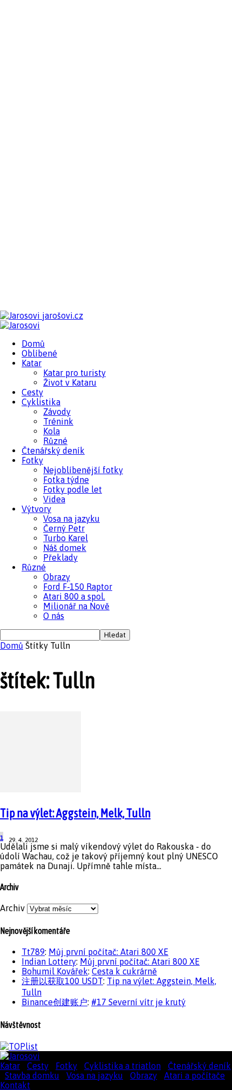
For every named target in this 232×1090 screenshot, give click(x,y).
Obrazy (56, 577)
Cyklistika (41, 402)
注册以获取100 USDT (62, 981)
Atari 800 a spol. (74, 596)
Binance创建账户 (54, 1002)
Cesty (32, 392)
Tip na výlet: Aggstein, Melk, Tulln (75, 813)
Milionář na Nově (76, 606)
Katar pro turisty (74, 373)
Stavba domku (32, 1075)
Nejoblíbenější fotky (83, 470)
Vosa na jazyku (71, 518)
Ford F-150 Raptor (77, 586)
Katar (32, 363)
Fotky (32, 460)
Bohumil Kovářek (55, 971)
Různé (55, 441)
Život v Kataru (70, 382)
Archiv (12, 908)
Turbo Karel (65, 538)
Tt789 (33, 952)
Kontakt (15, 1085)
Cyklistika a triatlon (122, 1066)
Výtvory (36, 509)
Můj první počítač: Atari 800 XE (108, 952)
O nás (53, 616)
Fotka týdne (66, 480)
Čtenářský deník (53, 450)
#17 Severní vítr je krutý (138, 1002)
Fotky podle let (72, 489)
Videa (54, 499)
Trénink (58, 421)
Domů (33, 343)
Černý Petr (64, 528)
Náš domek (64, 548)
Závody (57, 411)
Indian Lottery (49, 961)
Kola (51, 431)
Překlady (60, 557)
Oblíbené (39, 353)
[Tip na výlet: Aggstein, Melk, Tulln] (40, 789)
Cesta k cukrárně (124, 971)
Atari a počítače (194, 1075)
